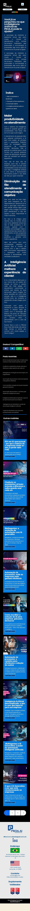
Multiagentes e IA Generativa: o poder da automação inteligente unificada (14, 405)
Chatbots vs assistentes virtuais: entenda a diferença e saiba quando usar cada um (14, 367)
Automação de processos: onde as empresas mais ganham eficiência (15, 380)
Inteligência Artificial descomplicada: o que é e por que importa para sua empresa (15, 399)
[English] (13, 12)
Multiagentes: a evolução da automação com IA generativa (13, 531)
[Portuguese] (15, 12)
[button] (22, 4)
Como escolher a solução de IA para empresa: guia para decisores (13, 618)
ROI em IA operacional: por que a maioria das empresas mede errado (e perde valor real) (15, 361)
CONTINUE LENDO (10, 456)
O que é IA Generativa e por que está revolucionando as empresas (13, 411)
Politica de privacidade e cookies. (15, 877)
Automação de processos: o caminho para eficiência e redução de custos (14, 392)
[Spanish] (17, 12)
